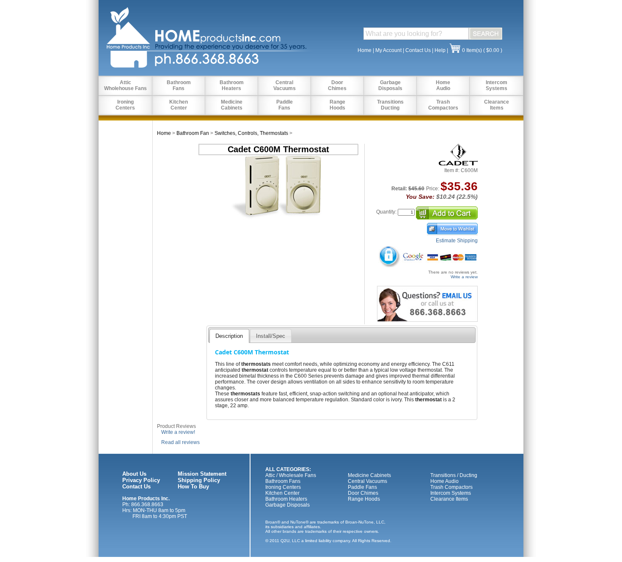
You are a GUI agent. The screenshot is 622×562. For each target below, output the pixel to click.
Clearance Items (449, 499)
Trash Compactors (451, 487)
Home (365, 50)
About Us (134, 474)
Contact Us (418, 50)
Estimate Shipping (457, 241)
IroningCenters (125, 105)
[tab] (229, 336)
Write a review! (178, 432)
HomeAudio (443, 85)
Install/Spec (270, 336)
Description (229, 336)
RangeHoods (337, 105)
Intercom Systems (450, 493)
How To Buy (193, 486)
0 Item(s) (472, 50)
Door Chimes (363, 493)
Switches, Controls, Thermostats (251, 133)
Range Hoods (364, 499)
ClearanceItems (496, 105)
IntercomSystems (496, 85)
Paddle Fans (362, 487)
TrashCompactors (443, 105)
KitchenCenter (178, 105)
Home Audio (444, 481)
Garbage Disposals (287, 505)
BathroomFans (179, 85)
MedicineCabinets (231, 105)
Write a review (464, 276)
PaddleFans (284, 105)
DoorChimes (337, 85)
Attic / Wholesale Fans (290, 475)
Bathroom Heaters (286, 499)
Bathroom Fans (282, 481)
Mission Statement (202, 474)
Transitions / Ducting (453, 475)
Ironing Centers (283, 487)
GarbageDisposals (390, 85)
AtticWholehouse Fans (125, 85)
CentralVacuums (284, 85)
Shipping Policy (199, 480)
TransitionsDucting (390, 105)
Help (440, 50)
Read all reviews (180, 442)
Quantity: (386, 212)
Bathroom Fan (192, 133)
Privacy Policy (141, 480)
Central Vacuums (367, 481)
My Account (388, 50)
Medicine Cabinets (369, 475)
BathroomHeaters (232, 85)
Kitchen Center (282, 493)
